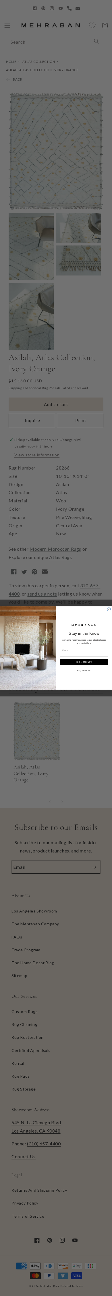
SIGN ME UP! (84, 662)
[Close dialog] (109, 609)
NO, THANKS (84, 671)
